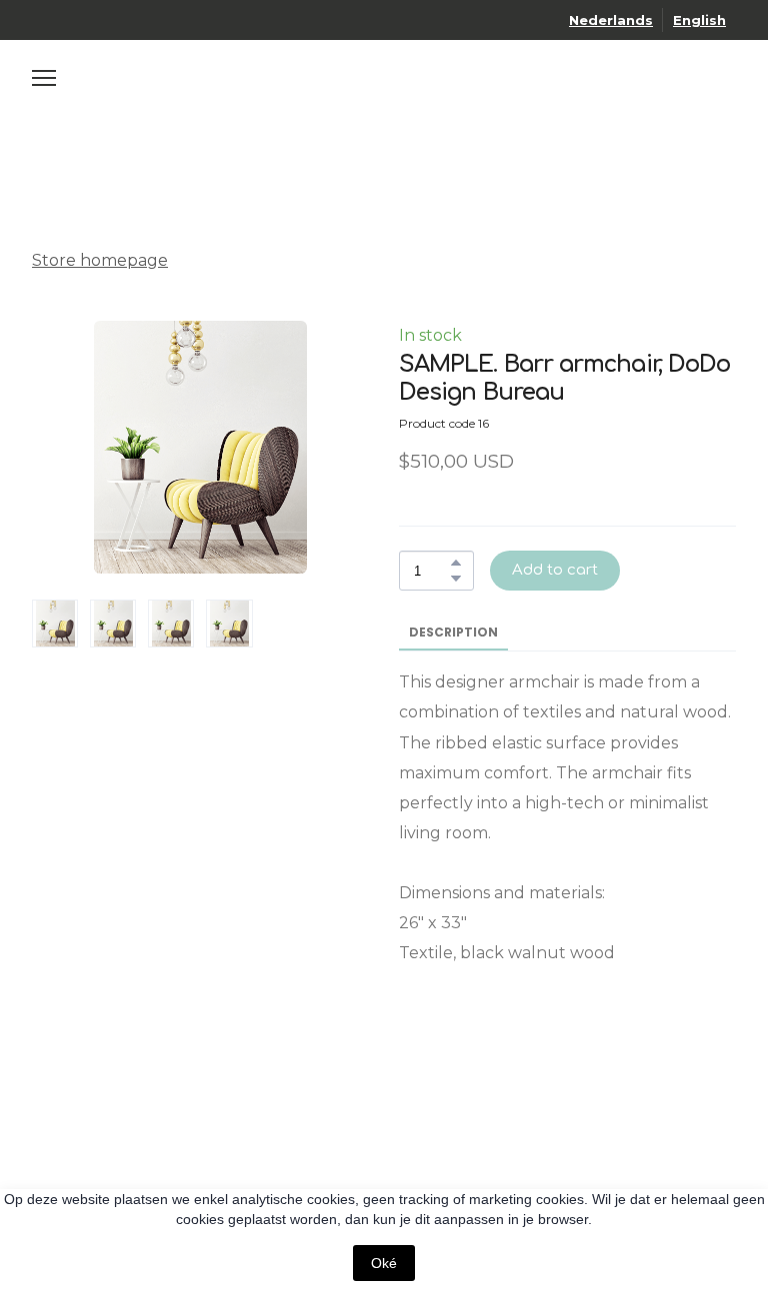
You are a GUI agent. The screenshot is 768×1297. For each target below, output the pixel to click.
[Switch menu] (44, 78)
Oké (384, 1263)
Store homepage (100, 260)
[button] (456, 563)
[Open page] (384, 95)
